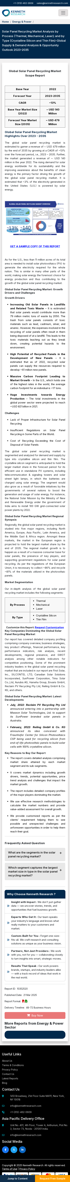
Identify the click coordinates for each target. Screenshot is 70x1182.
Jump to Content (17, 1178)
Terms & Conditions (13, 1065)
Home (5, 21)
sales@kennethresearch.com (52, 3)
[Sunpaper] (13, 13)
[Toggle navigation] (63, 12)
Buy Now (37, 1015)
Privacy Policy (10, 1069)
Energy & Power (21, 21)
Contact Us (8, 1074)
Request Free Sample (52, 1178)
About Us (7, 1060)
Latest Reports (10, 1078)
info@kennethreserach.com (25, 1105)
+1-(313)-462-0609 (23, 3)
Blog (4, 1082)
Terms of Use (9, 1168)
